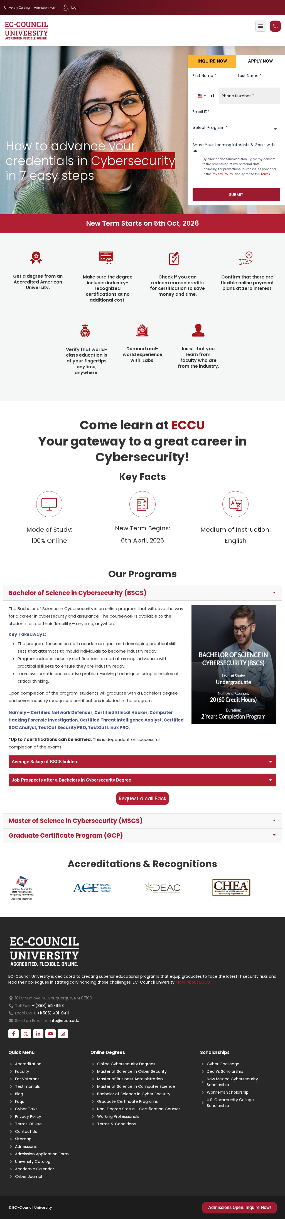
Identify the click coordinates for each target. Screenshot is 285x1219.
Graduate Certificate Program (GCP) (66, 835)
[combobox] (204, 96)
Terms (265, 174)
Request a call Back (142, 798)
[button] (142, 593)
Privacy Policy (222, 174)
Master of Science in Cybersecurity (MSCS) (76, 821)
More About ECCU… (194, 982)
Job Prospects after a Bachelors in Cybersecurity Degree (71, 780)
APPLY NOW (260, 61)
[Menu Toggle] (261, 26)
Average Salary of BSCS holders (45, 761)
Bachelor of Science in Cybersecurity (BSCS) (78, 593)
